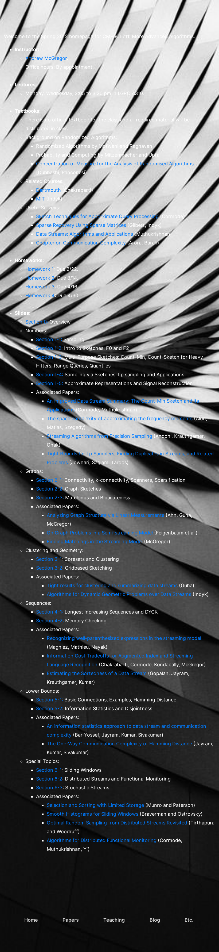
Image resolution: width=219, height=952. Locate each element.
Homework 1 (39, 269)
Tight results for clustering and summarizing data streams (112, 585)
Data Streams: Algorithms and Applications (84, 234)
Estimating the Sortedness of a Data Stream (97, 673)
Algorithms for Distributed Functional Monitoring (102, 840)
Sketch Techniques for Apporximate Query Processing (97, 216)
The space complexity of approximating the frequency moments (120, 418)
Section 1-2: (49, 348)
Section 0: (36, 322)
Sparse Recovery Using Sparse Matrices (81, 225)
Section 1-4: (49, 374)
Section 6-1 (49, 770)
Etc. (189, 920)
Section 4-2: (50, 620)
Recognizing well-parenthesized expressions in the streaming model (124, 638)
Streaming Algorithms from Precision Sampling (99, 436)
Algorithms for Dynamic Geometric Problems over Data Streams (119, 594)
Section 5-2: (50, 708)
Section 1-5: (49, 383)
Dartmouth (48, 190)
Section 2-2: (50, 489)
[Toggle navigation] (202, 9)
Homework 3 (39, 286)
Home (31, 920)
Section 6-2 (49, 779)
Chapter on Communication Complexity (81, 243)
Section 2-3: (50, 497)
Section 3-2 (49, 568)
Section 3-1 (49, 559)
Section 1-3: (49, 357)
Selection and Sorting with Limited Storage (95, 805)
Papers (70, 920)
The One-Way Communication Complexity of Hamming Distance (119, 743)
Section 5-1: (49, 699)
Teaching (114, 920)
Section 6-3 (49, 787)
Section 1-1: (49, 339)
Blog (155, 920)
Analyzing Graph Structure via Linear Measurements (105, 515)
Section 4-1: (49, 612)
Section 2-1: (49, 480)
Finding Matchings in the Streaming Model (95, 541)
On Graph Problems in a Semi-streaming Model (100, 533)
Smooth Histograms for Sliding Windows (92, 814)
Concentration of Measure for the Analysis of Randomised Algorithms (115, 163)
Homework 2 (39, 278)
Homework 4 (40, 295)
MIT (40, 199)
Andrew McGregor (46, 58)
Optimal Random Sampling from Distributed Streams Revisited (117, 823)
